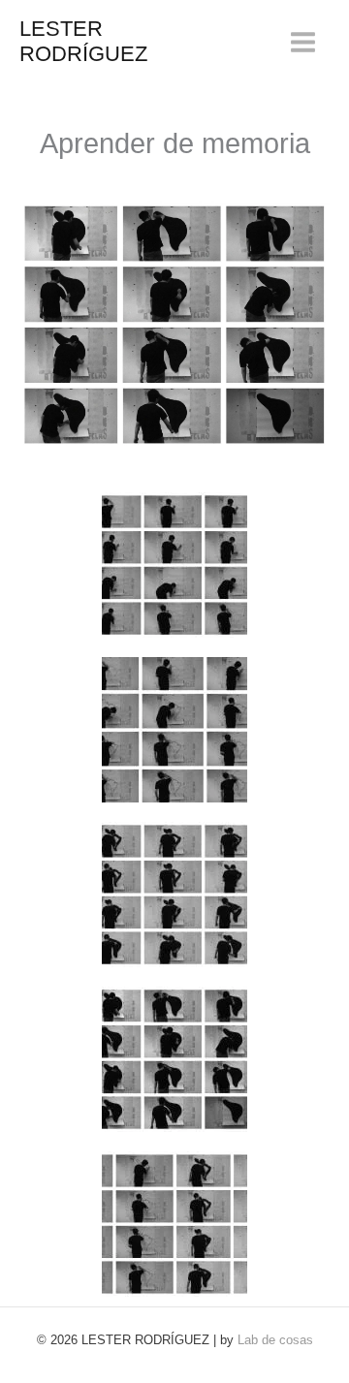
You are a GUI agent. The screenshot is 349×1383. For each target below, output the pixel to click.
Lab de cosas (275, 1340)
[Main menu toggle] (304, 42)
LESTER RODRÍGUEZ (83, 41)
